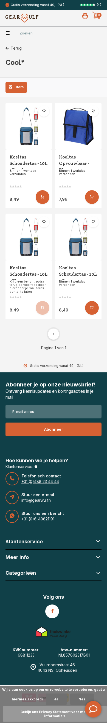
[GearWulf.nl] (21, 18)
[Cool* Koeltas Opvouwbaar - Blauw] (78, 126)
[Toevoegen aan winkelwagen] (42, 197)
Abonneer (53, 429)
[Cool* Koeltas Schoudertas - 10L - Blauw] (28, 237)
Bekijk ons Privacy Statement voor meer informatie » (55, 714)
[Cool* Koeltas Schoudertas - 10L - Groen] (78, 237)
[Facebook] (52, 611)
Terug (16, 48)
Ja (56, 699)
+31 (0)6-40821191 (37, 519)
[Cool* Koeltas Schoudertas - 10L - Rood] (28, 126)
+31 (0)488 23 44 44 (40, 481)
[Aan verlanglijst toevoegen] (43, 111)
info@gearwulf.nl (36, 500)
